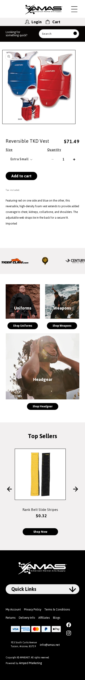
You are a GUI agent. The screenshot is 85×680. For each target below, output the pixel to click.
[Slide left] (9, 489)
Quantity (54, 150)
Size (9, 150)
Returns (11, 618)
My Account (13, 609)
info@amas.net (50, 645)
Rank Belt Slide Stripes (40, 509)
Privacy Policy (32, 609)
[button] (74, 9)
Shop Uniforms (22, 325)
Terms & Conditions (57, 609)
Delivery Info (27, 618)
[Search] (75, 34)
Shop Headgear (43, 406)
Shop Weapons (62, 325)
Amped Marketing (30, 663)
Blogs (56, 618)
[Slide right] (75, 489)
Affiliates (44, 618)
